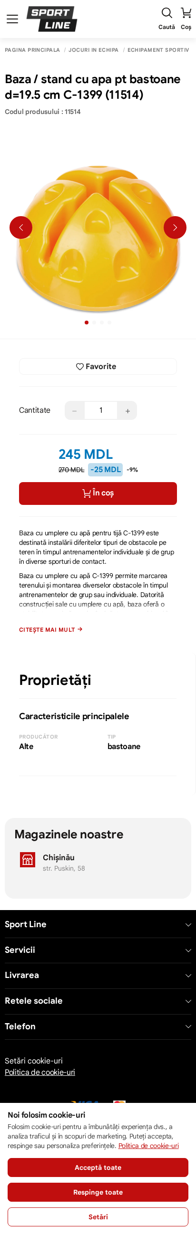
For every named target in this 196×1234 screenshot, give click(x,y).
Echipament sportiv (158, 50)
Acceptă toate (98, 1167)
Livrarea (22, 975)
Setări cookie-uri (34, 1061)
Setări (98, 1217)
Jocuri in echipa (93, 50)
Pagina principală (32, 50)
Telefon (20, 1027)
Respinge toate (98, 1192)
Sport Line (26, 925)
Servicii (20, 950)
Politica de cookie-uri (40, 1072)
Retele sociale (34, 1001)
